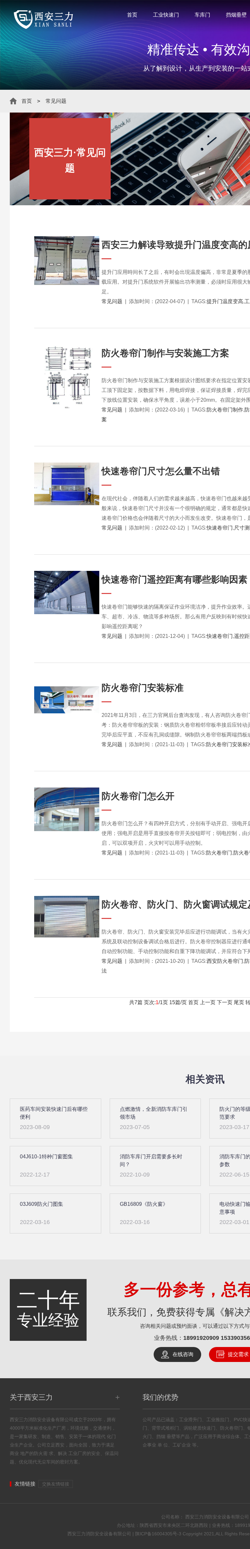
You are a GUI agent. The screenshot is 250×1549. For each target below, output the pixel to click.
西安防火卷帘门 (225, 961)
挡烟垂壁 (236, 15)
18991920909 (201, 1338)
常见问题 (56, 101)
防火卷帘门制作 (225, 409)
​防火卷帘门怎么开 (138, 796)
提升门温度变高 (225, 301)
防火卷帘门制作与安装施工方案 (165, 353)
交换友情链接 (55, 1484)
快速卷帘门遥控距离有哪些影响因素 (174, 579)
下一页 (224, 1002)
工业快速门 (166, 15)
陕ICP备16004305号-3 (158, 1533)
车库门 (202, 15)
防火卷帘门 (219, 852)
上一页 (207, 1002)
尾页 (239, 1002)
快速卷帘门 (220, 528)
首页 (132, 15)
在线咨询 (183, 1354)
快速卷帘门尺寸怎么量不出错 (161, 471)
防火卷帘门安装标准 (143, 688)
